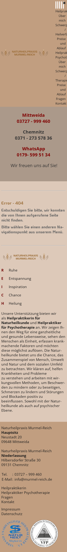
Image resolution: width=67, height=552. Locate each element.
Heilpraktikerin (13, 488)
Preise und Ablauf (61, 43)
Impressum (10, 509)
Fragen (61, 99)
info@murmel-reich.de (33, 479)
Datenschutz (11, 513)
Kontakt (60, 103)
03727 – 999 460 (28, 474)
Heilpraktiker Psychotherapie (25, 492)
